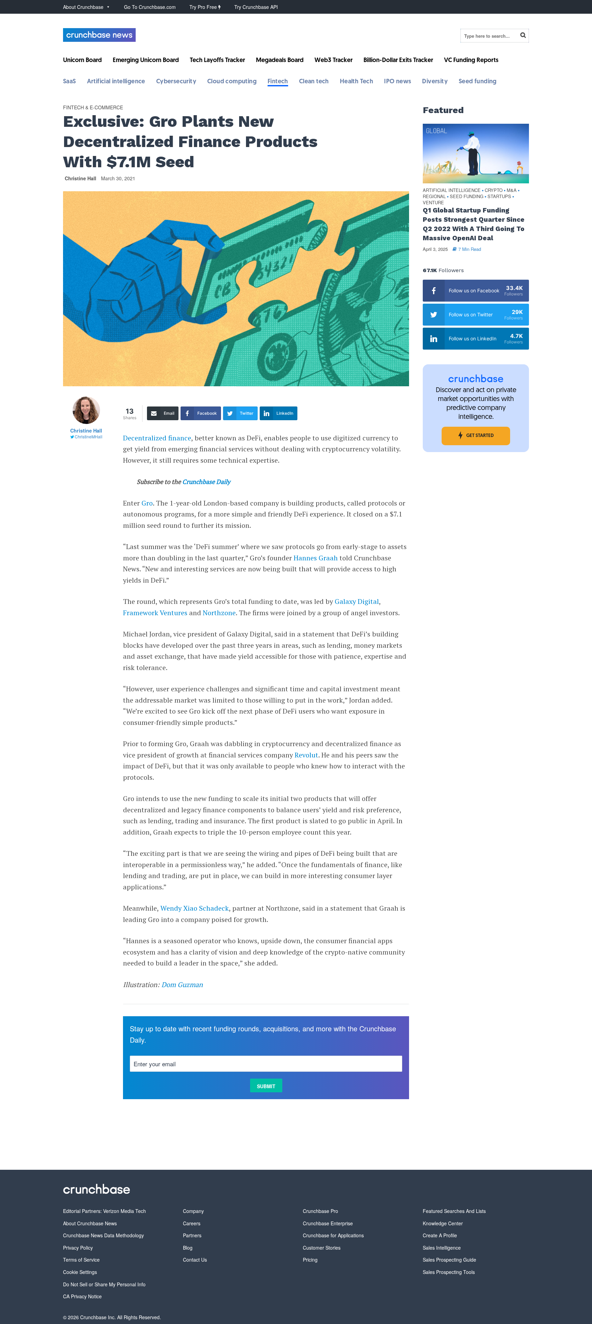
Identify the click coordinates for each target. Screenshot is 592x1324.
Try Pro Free (203, 6)
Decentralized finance (157, 437)
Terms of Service (81, 1259)
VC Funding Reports (471, 61)
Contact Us (195, 1259)
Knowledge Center (443, 1223)
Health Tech (356, 82)
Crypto (494, 190)
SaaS (69, 82)
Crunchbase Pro (320, 1210)
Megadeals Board (280, 61)
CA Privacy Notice (82, 1296)
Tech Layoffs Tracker (217, 61)
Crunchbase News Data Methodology (103, 1235)
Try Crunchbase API (256, 6)
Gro (147, 503)
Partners (192, 1235)
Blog (188, 1247)
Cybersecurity (176, 82)
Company (193, 1210)
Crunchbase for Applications (333, 1235)
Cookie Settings (80, 1271)
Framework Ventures (155, 612)
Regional (434, 196)
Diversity (435, 82)
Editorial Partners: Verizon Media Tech (104, 1210)
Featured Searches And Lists (454, 1210)
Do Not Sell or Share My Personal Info (104, 1284)
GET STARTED (480, 435)
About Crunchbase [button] (83, 6)
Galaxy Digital (357, 601)
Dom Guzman (182, 984)
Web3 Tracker (333, 61)
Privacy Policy (78, 1247)
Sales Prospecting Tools (449, 1271)
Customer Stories (322, 1247)
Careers (191, 1223)
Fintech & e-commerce (93, 107)
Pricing (310, 1259)
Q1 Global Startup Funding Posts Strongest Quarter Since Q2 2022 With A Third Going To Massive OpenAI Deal (474, 224)
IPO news (397, 82)
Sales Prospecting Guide (449, 1259)
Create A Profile (440, 1235)
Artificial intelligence (116, 82)
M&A (512, 190)
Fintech (278, 82)
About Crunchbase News (90, 1223)
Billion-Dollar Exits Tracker (398, 61)
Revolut (306, 755)
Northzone (219, 612)
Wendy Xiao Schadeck (194, 908)
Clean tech (314, 82)
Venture (433, 203)
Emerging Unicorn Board (146, 61)
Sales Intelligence (442, 1247)
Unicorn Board (82, 61)
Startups (499, 196)
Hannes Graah (316, 557)
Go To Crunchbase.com (150, 6)
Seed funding (478, 82)
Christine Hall (80, 178)
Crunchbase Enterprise (328, 1223)
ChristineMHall (88, 436)
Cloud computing (232, 82)
